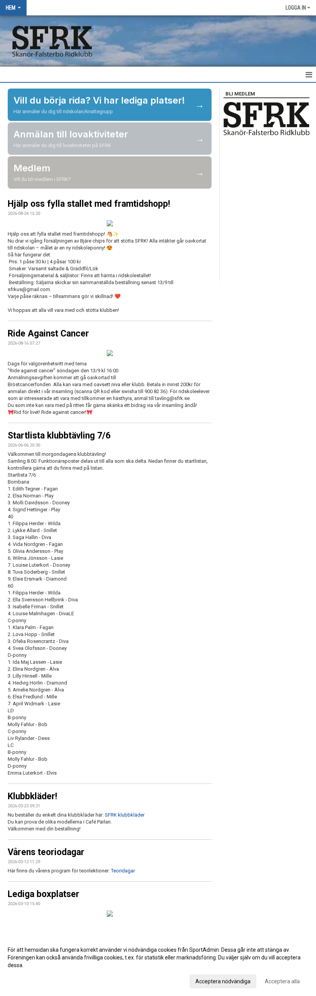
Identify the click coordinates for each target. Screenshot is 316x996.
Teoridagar (123, 871)
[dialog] (158, 965)
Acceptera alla (282, 981)
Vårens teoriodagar (46, 852)
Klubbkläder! (32, 796)
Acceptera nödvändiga (222, 981)
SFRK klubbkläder (125, 815)
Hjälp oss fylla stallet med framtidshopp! (89, 204)
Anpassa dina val (28, 980)
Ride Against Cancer (48, 333)
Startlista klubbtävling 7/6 (59, 435)
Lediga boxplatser (43, 894)
